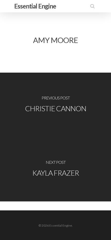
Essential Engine (35, 6)
